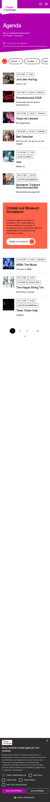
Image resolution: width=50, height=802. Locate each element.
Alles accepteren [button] (14, 791)
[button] (25, 797)
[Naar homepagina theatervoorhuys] (9, 7)
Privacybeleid (17, 770)
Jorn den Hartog (26, 79)
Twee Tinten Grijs (27, 310)
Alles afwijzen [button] (37, 791)
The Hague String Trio (30, 287)
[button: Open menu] (46, 4)
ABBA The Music (26, 264)
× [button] (47, 741)
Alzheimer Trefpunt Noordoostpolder (28, 186)
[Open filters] (4, 61)
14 (37, 331)
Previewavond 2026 (29, 97)
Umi (18, 162)
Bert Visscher (24, 136)
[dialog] (25, 770)
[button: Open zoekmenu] (41, 4)
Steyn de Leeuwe (27, 118)
